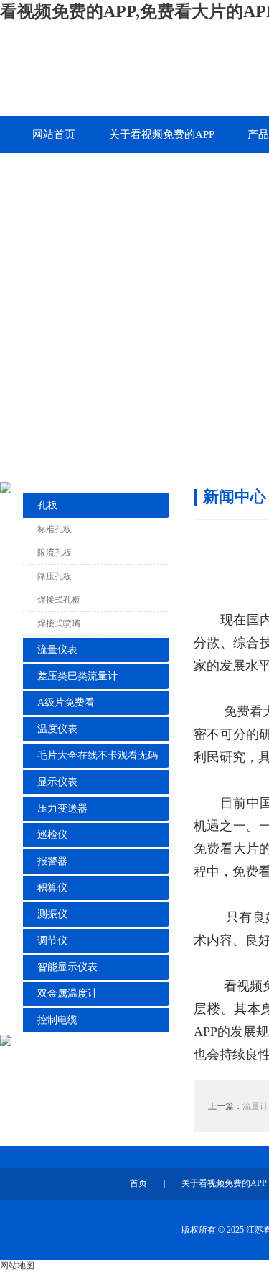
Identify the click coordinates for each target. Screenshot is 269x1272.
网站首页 (53, 134)
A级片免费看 (66, 702)
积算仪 (52, 887)
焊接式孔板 (58, 600)
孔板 (47, 505)
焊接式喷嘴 (58, 623)
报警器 (52, 861)
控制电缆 (57, 1020)
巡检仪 (52, 834)
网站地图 (17, 1266)
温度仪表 (57, 729)
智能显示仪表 (67, 967)
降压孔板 (54, 576)
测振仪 (52, 914)
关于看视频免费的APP (161, 134)
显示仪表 (57, 781)
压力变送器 (62, 808)
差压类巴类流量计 (77, 676)
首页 (138, 1183)
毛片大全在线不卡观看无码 (97, 755)
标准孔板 (54, 529)
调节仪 (52, 940)
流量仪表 (57, 649)
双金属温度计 (67, 993)
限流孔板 (54, 553)
